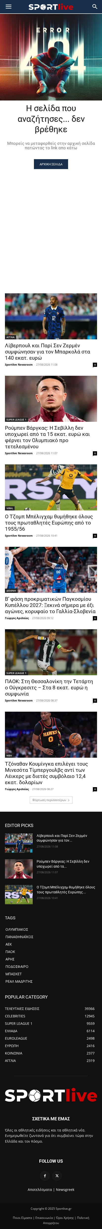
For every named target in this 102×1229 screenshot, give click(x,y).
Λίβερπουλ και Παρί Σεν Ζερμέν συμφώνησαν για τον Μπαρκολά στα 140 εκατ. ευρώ (47, 352)
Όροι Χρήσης (65, 1218)
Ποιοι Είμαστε (22, 1218)
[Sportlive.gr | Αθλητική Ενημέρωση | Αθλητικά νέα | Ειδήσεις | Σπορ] (51, 1095)
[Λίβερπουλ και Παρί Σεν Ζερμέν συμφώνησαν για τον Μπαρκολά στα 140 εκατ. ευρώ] (51, 316)
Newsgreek (65, 1189)
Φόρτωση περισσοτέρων (49, 800)
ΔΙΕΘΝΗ (11, 590)
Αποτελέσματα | (41, 1189)
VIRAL (9, 508)
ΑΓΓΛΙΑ (10, 337)
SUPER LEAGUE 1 (16, 419)
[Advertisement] (51, 223)
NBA (9, 755)
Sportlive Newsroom (19, 364)
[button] (95, 6)
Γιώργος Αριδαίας (17, 618)
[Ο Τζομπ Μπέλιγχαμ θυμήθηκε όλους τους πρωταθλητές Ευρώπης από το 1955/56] (51, 487)
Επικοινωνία (44, 1218)
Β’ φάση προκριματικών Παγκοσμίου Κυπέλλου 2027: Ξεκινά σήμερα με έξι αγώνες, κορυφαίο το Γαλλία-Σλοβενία (50, 605)
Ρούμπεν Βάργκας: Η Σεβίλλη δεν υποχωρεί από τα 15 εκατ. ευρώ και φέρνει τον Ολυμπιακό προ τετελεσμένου (47, 437)
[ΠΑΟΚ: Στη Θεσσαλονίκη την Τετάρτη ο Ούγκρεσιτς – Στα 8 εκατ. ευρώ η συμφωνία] (51, 652)
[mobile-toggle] (8, 6)
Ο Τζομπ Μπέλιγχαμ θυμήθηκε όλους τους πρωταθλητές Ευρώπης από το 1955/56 (49, 523)
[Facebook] (45, 1176)
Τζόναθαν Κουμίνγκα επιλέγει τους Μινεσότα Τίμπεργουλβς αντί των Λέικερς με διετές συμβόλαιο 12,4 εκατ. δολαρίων (46, 773)
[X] (57, 1176)
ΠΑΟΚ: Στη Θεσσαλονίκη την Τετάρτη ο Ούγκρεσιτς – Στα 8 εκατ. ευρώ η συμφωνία (49, 687)
